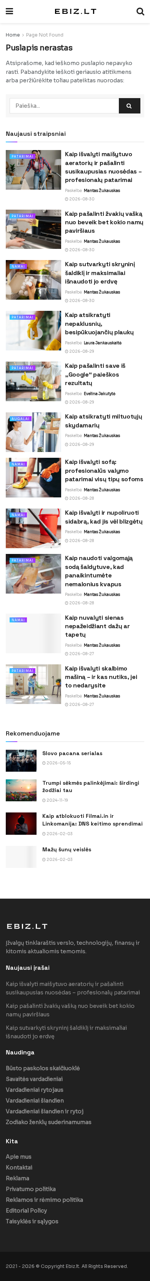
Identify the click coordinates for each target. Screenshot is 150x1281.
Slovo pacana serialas (72, 753)
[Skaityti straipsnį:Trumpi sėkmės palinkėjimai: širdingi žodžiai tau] (21, 790)
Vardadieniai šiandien (35, 1100)
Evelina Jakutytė (99, 393)
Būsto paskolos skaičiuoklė (43, 1068)
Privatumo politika (31, 1189)
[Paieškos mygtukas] (140, 11)
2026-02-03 (59, 833)
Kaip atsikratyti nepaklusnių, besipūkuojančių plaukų (99, 323)
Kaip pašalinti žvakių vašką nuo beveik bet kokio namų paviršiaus (104, 222)
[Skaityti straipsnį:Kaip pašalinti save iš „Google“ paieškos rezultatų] (33, 381)
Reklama (17, 1178)
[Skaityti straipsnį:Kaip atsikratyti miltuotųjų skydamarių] (33, 432)
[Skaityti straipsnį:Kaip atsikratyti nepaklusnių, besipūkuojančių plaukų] (33, 330)
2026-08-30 (81, 199)
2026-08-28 (81, 498)
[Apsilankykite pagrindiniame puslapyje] (75, 11)
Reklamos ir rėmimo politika (44, 1199)
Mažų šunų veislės (66, 849)
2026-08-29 (81, 351)
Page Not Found (44, 35)
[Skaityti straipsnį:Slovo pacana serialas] (21, 761)
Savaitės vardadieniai (34, 1079)
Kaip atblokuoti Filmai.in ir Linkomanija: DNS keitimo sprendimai (92, 819)
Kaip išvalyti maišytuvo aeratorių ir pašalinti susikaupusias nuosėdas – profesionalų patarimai (103, 167)
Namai (18, 267)
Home (13, 35)
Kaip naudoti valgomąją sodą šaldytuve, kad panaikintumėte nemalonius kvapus (99, 571)
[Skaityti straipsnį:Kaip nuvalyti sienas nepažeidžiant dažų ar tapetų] (33, 633)
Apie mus (19, 1156)
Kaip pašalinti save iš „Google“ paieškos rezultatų (95, 374)
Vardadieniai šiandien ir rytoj (44, 1111)
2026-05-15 (58, 763)
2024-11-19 (57, 800)
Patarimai (22, 156)
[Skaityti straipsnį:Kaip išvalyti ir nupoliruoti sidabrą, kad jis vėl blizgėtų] (33, 528)
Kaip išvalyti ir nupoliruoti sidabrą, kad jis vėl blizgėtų (104, 517)
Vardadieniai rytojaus (34, 1089)
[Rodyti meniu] (9, 11)
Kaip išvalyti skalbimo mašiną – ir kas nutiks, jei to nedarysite (101, 677)
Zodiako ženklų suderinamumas (49, 1122)
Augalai (21, 419)
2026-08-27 (81, 653)
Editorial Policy (26, 1210)
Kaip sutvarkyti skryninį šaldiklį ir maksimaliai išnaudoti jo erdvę (100, 272)
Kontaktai (19, 1167)
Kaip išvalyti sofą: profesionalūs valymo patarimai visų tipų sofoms (104, 470)
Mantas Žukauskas (102, 190)
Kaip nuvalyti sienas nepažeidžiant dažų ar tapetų (97, 626)
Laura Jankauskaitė (103, 342)
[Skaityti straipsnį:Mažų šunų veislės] (21, 857)
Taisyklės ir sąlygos (32, 1221)
